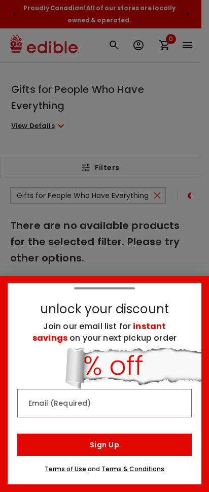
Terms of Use (65, 469)
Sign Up (104, 445)
